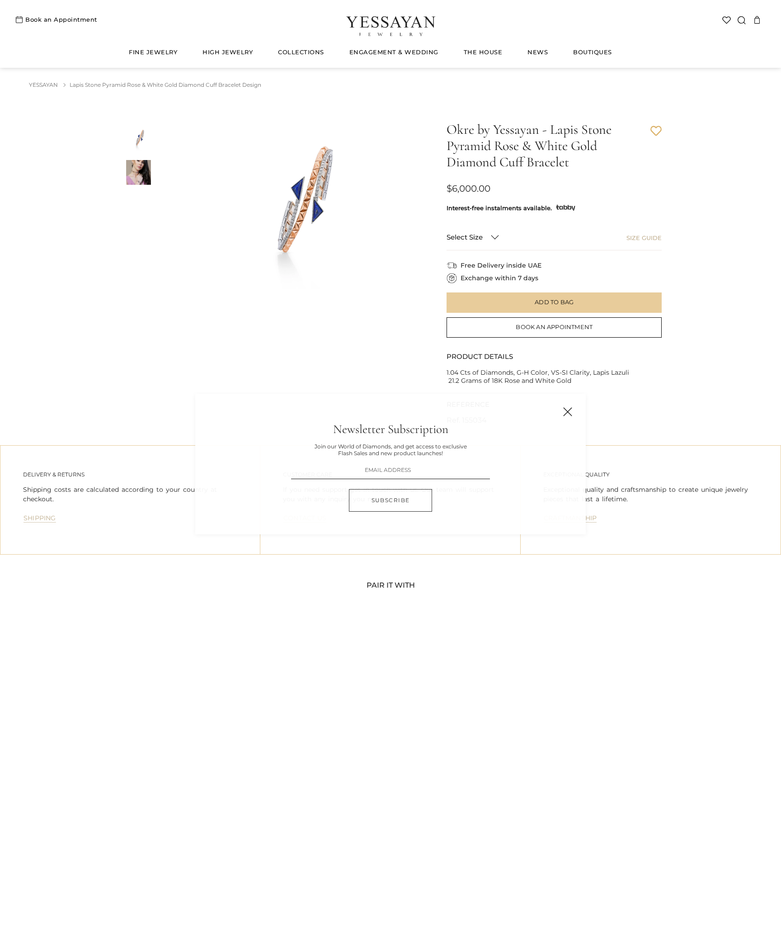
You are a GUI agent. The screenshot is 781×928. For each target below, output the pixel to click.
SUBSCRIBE (391, 500)
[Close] (568, 412)
